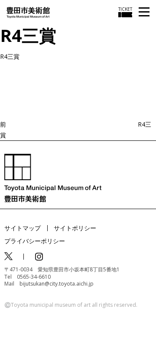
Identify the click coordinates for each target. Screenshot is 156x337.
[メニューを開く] (144, 12)
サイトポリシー (75, 228)
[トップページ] (28, 12)
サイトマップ (22, 228)
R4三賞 (10, 56)
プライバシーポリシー (34, 241)
